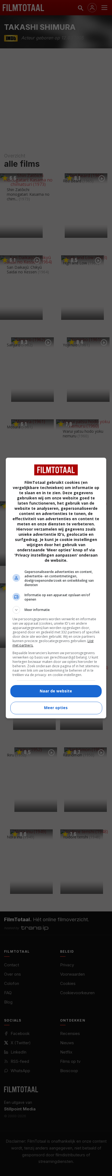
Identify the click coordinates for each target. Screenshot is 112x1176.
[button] (56, 610)
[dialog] (56, 588)
